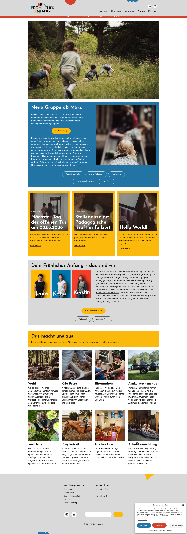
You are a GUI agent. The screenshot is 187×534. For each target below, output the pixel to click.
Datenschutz (161, 530)
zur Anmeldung (61, 131)
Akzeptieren (144, 525)
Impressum (169, 530)
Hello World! (133, 227)
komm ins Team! (102, 319)
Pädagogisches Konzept (107, 292)
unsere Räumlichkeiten (85, 181)
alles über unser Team (93, 311)
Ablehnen (159, 525)
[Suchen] (118, 514)
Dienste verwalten (142, 520)
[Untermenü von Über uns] (120, 11)
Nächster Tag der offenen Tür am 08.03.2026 (49, 222)
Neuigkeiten (116, 174)
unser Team (106, 181)
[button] (183, 505)
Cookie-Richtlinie (153, 530)
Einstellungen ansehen (176, 525)
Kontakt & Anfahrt (73, 174)
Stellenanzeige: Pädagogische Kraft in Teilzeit (92, 222)
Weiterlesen (35, 245)
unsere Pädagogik (96, 174)
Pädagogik (83, 319)
